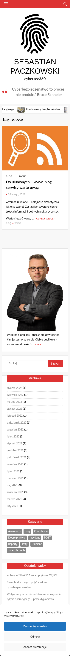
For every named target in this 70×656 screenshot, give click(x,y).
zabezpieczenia (16, 550)
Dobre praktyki (16, 537)
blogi (8, 223)
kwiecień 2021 (15, 492)
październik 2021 (16, 457)
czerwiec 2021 (15, 478)
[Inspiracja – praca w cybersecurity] (63, 109)
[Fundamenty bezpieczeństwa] (16, 109)
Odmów (35, 636)
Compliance (41, 531)
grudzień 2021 (15, 450)
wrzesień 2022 (15, 429)
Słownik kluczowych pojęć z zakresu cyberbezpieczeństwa (27, 585)
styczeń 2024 (14, 388)
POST (47, 537)
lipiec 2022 (13, 436)
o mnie (37, 344)
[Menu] (6, 4)
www (18, 223)
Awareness (14, 531)
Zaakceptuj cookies (35, 626)
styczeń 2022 (14, 443)
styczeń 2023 (14, 409)
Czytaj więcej (45, 219)
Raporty (12, 544)
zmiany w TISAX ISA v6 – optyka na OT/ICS (32, 575)
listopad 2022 (15, 416)
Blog (9, 176)
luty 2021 (12, 506)
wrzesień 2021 (15, 464)
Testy (24, 544)
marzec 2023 (14, 402)
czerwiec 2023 (15, 395)
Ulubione (20, 176)
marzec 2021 (14, 499)
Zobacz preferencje (35, 647)
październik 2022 (16, 422)
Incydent (35, 537)
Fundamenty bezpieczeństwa (38, 109)
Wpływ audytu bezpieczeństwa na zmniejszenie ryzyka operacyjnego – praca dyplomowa (34, 597)
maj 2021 (12, 485)
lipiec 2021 (13, 471)
